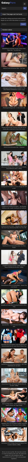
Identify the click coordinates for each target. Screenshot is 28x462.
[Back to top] (23, 457)
